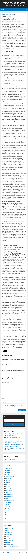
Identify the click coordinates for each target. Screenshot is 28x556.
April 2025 (7, 486)
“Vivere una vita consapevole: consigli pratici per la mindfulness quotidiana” (13, 369)
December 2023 (9, 519)
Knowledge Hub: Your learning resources (10, 552)
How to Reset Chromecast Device (11, 365)
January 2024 (8, 516)
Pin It (9, 351)
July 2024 (7, 504)
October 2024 (8, 498)
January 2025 (8, 492)
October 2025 (8, 474)
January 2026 (8, 468)
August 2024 (8, 502)
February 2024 (8, 514)
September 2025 (9, 476)
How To (7, 536)
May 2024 (7, 508)
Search (6, 416)
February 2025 (8, 490)
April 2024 (7, 510)
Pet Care (7, 542)
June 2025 (7, 482)
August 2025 (8, 478)
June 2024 (7, 506)
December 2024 (9, 494)
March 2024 (8, 512)
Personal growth (9, 540)
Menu (2, 9)
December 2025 (9, 470)
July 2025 (7, 480)
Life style (7, 538)
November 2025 (9, 472)
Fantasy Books (9, 532)
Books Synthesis (9, 528)
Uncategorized (9, 544)
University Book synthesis (11, 546)
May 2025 (7, 484)
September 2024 (9, 500)
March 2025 (8, 488)
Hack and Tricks (17, 21)
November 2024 (9, 496)
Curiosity (7, 530)
